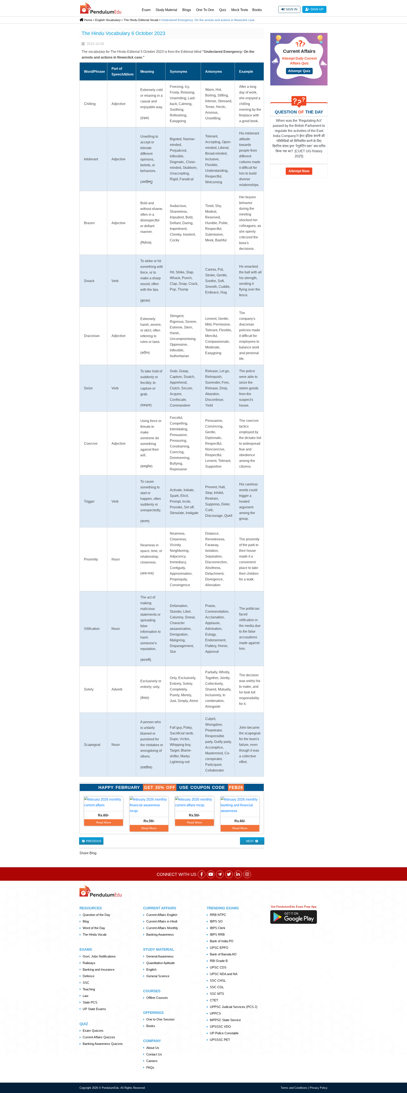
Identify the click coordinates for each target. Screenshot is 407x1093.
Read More (103, 822)
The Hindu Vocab (94, 934)
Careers (152, 1061)
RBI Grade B (219, 961)
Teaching (89, 989)
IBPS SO (216, 921)
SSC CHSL (218, 980)
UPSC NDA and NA (223, 974)
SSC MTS (217, 993)
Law (85, 996)
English (151, 969)
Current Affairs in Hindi (161, 921)
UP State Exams (94, 1009)
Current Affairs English (161, 915)
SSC (86, 982)
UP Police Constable (224, 1033)
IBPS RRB (217, 934)
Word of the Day (94, 928)
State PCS (90, 1002)
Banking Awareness (160, 934)
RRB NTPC (218, 915)
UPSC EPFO (219, 947)
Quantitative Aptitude (160, 963)
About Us (152, 1048)
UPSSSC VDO (220, 1026)
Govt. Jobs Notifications (99, 956)
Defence (88, 976)
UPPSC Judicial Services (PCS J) (233, 1007)
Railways (89, 963)
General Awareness (160, 956)
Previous (93, 841)
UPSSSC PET (220, 1039)
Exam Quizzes (93, 1030)
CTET (214, 1000)
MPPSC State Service (225, 1020)
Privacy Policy (319, 1087)
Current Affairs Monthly (162, 928)
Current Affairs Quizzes (99, 1037)
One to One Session (160, 1019)
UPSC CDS (218, 967)
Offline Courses (157, 997)
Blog (86, 921)
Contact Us (154, 1054)
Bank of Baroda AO (223, 954)
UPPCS (215, 1013)
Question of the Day (96, 915)
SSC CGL (217, 987)
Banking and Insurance (98, 969)
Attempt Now (299, 171)
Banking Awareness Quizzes (103, 1043)
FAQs (150, 1067)
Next (250, 841)
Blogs (186, 10)
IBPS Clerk (217, 928)
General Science (157, 976)
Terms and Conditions (294, 1087)
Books (257, 10)
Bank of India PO (221, 941)
